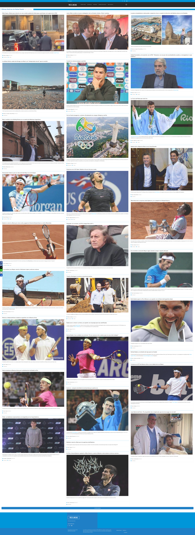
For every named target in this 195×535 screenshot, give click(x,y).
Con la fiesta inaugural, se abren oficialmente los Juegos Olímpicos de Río (87, 115)
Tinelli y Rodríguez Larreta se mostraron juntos (79, 276)
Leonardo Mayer (12, 307)
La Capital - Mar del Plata (10, 113)
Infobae (7, 55)
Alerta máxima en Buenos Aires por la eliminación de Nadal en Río (20, 370)
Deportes (69, 163)
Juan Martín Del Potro (134, 136)
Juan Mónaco (157, 192)
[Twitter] (125, 1)
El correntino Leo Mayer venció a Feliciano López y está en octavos (20, 269)
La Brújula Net (9, 458)
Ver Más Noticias (97, 508)
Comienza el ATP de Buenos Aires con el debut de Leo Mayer (147, 364)
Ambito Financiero (73, 217)
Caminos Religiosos (102, 4)
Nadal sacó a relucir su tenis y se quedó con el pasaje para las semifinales (87, 322)
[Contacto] (126, 1)
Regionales (89, 4)
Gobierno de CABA (137, 358)
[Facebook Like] (1, 265)
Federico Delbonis (77, 326)
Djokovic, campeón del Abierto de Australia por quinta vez (82, 388)
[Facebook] (123, 1)
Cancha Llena (72, 270)
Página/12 (72, 109)
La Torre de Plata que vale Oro (139, 98)
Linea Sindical (110, 4)
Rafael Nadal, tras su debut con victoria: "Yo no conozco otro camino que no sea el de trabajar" (92, 335)
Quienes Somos (119, 530)
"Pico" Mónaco (174, 402)
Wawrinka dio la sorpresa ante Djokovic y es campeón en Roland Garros (150, 200)
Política (4, 55)
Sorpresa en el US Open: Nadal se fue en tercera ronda (81, 169)
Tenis (132, 140)
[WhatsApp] (1, 270)
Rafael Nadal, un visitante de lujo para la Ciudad (144, 352)
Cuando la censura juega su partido (76, 61)
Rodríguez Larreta (149, 355)
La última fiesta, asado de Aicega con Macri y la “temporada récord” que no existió (25, 61)
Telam (72, 163)
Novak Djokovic (75, 432)
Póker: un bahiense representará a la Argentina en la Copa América (20, 417)
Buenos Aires (83, 4)
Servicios (124, 530)
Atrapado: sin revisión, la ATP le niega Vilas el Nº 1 (80, 223)
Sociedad (68, 109)
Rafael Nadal (176, 90)
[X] (1, 267)
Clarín (136, 92)
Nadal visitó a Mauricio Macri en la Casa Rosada (143, 146)
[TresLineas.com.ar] (73, 4)
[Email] (1, 272)
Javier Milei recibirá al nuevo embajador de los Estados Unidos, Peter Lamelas (88, 13)
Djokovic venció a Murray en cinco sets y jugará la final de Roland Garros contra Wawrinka (26, 223)
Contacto (125, 532)
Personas (95, 4)
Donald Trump (56, 52)
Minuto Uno (8, 166)
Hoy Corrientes (8, 311)
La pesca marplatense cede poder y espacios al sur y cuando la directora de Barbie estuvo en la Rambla (159, 13)
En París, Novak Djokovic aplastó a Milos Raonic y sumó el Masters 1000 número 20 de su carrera (93, 453)
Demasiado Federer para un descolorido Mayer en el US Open (19, 172)
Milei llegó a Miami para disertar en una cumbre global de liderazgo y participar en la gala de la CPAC (29, 13)
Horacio (144, 355)
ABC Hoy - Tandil (136, 140)
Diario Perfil (136, 194)
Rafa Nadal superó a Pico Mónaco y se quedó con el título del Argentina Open (152, 299)
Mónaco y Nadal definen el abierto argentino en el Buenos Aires (19, 317)
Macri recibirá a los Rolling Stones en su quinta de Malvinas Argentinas (21, 119)
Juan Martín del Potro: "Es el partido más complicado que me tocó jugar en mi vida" (153, 412)
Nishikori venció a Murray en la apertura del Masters (81, 442)
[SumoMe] (1, 275)
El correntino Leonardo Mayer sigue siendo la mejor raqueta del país (149, 250)
